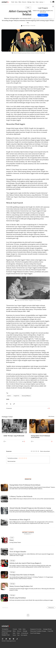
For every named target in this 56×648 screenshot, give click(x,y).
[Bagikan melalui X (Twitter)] (10, 404)
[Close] (53, 6)
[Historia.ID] (5, 2)
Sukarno (9, 395)
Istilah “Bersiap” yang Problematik (14, 436)
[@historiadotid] (10, 639)
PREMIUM (28, 479)
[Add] (28, 40)
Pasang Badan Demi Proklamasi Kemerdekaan (40, 436)
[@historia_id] (6, 639)
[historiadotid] (2, 639)
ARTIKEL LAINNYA (28, 532)
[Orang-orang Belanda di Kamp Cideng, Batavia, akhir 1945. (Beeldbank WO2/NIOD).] (14, 426)
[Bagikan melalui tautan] (14, 404)
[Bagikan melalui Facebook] (7, 404)
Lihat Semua (51, 416)
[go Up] (28, 615)
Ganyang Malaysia (26, 395)
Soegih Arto (16, 395)
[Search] (50, 2)
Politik (7, 399)
